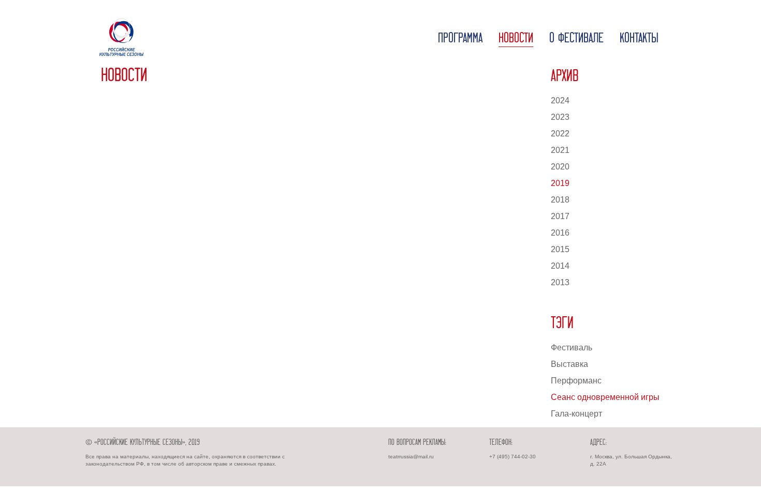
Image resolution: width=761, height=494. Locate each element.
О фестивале (576, 39)
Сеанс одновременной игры (605, 397)
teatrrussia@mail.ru (411, 456)
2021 (560, 150)
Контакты (639, 39)
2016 (560, 232)
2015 (560, 249)
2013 (560, 282)
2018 (560, 199)
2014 (560, 265)
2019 (560, 183)
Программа (460, 39)
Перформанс (576, 380)
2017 (560, 216)
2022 (560, 133)
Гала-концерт (576, 413)
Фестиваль (571, 347)
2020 (560, 166)
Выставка (569, 364)
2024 (560, 100)
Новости (516, 39)
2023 (560, 117)
